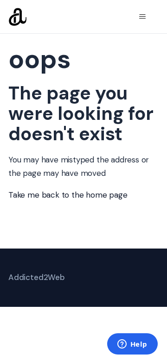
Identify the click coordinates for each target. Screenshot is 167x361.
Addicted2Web (36, 277)
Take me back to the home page (68, 195)
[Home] (17, 16)
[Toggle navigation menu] (142, 16)
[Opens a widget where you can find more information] (132, 344)
